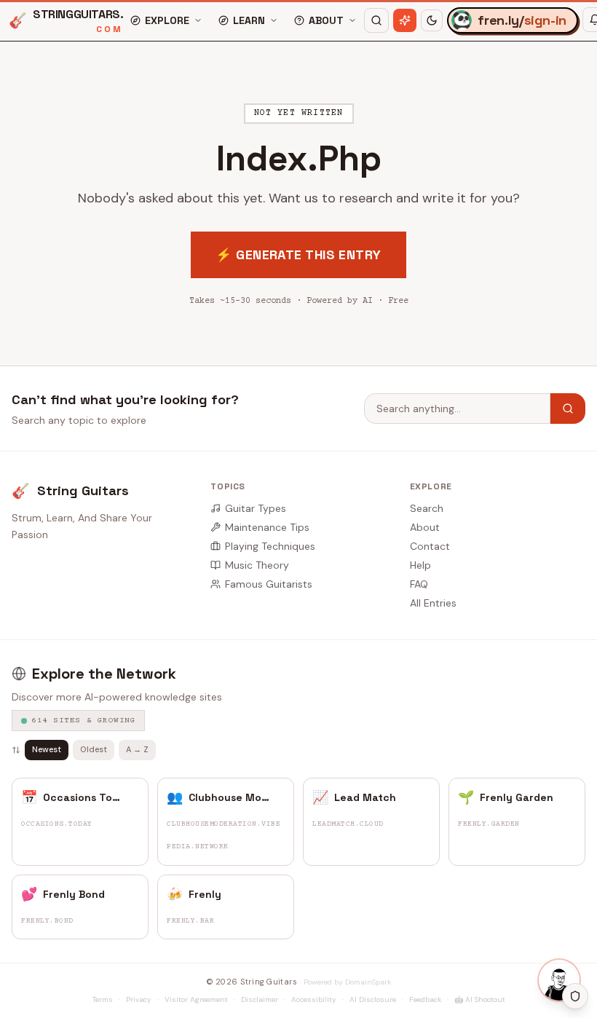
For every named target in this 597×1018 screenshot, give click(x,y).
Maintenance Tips (267, 527)
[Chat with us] (559, 980)
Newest (46, 749)
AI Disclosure (372, 999)
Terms (102, 999)
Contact (430, 546)
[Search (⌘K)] (376, 20)
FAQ (419, 584)
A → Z (137, 749)
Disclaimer (259, 999)
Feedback (425, 999)
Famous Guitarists (268, 584)
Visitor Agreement (196, 999)
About (425, 527)
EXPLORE (167, 20)
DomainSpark (368, 982)
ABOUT (326, 20)
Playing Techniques (270, 546)
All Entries (433, 602)
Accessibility (313, 999)
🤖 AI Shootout (479, 999)
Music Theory (257, 565)
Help (420, 565)
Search (426, 508)
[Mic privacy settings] (575, 996)
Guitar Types (255, 508)
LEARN (249, 20)
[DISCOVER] (404, 20)
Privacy (138, 999)
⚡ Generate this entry (298, 254)
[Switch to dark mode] (432, 20)
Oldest (93, 749)
